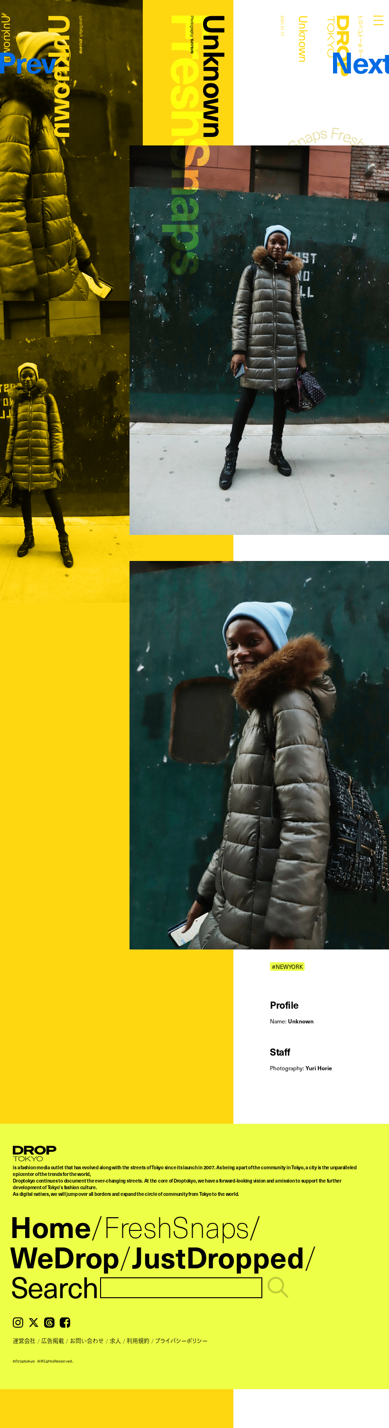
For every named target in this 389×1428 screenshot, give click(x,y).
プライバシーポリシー (181, 1341)
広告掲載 (52, 1341)
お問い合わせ (87, 1341)
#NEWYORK (287, 966)
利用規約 (138, 1341)
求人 (115, 1341)
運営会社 (24, 1341)
